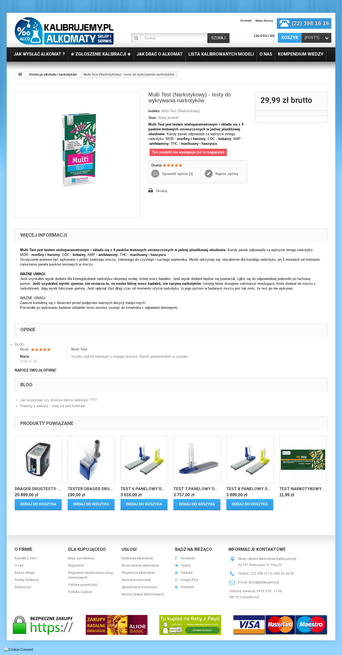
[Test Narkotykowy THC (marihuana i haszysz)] (303, 460)
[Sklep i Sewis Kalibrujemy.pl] (64, 31)
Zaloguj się (264, 36)
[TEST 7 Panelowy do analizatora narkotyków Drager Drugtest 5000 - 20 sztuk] (197, 460)
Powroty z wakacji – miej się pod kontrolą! (52, 406)
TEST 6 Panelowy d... (143, 488)
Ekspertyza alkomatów (138, 573)
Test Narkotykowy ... (302, 488)
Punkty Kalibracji (27, 580)
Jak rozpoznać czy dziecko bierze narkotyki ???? (58, 400)
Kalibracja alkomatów (137, 558)
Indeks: (154, 111)
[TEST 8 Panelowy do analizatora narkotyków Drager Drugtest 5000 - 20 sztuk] (250, 460)
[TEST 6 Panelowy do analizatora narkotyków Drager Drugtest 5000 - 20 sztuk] (144, 460)
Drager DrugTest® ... (38, 488)
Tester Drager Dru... (90, 488)
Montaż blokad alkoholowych (143, 594)
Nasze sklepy (24, 573)
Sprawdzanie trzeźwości (139, 587)
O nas (19, 565)
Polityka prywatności (83, 585)
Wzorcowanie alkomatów (140, 565)
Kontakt (246, 20)
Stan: (152, 118)
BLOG (19, 344)
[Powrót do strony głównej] (20, 74)
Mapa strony (264, 20)
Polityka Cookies (80, 592)
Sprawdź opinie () (177, 174)
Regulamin (76, 565)
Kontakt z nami (26, 558)
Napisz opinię (226, 174)
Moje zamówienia (81, 558)
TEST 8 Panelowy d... (248, 488)
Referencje (23, 587)
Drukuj (161, 191)
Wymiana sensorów (136, 580)
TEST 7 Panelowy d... (195, 488)
